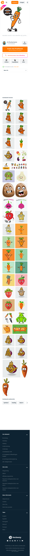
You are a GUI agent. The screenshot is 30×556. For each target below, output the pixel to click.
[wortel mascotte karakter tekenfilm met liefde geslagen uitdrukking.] (8, 131)
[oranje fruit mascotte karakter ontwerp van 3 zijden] (9, 546)
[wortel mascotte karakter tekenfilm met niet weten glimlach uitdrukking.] (8, 118)
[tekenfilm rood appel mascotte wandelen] (8, 320)
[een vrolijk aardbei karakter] (8, 459)
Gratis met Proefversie (15, 49)
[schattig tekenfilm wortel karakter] (8, 359)
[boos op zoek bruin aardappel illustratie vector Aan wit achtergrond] (8, 281)
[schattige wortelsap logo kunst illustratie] (19, 216)
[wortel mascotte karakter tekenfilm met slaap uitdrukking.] (8, 156)
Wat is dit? (16, 66)
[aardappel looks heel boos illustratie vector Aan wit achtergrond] (8, 266)
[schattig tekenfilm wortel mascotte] (8, 371)
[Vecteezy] (2, 2)
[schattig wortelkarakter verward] (8, 510)
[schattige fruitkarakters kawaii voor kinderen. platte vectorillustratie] (8, 219)
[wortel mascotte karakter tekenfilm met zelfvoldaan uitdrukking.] (8, 168)
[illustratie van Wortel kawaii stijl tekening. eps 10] (8, 447)
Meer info (6, 70)
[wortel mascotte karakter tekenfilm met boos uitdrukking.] (8, 181)
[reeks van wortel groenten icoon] (8, 523)
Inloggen (22, 2)
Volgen (24, 43)
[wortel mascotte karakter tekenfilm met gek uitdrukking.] (8, 143)
